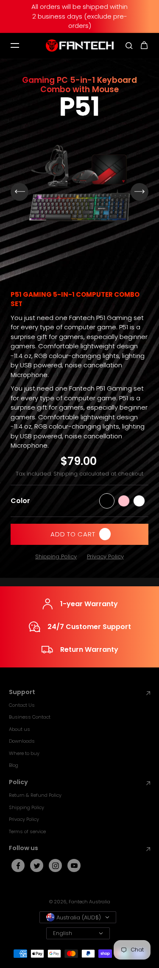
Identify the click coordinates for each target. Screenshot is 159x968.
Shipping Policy (56, 556)
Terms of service (27, 831)
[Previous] (19, 192)
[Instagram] (55, 865)
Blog (13, 765)
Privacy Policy (105, 556)
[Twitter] (37, 865)
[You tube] (74, 865)
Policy (18, 782)
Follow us (23, 848)
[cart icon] (144, 45)
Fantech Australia (89, 901)
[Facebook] (18, 865)
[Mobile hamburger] (15, 45)
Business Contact (29, 717)
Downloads (22, 741)
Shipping (65, 474)
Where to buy (24, 753)
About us (19, 729)
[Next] (139, 192)
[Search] (129, 45)
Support (22, 692)
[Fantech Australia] (80, 45)
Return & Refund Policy (35, 795)
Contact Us (22, 705)
